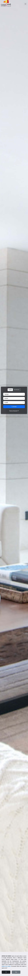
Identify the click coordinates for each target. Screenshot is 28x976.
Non (16, 972)
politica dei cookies (6, 966)
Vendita (10, 389)
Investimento (17, 389)
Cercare (15, 406)
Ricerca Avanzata (13, 411)
